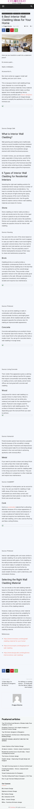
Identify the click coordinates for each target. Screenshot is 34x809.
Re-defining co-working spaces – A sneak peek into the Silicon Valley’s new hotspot (25, 684)
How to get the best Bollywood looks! (13, 779)
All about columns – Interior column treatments (16, 749)
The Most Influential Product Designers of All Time (17, 776)
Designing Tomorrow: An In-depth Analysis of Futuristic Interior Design (15, 728)
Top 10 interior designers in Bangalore (13, 732)
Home (3, 10)
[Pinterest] (12, 30)
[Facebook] (3, 30)
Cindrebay (12, 807)
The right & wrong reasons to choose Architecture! (17, 766)
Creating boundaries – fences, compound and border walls (15, 769)
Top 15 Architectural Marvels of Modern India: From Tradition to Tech (17, 724)
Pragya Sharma (7, 26)
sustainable (11, 507)
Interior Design (17, 13)
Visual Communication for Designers (12, 773)
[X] (8, 30)
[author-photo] (17, 702)
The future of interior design (10, 756)
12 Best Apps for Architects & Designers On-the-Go (9, 683)
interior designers (26, 94)
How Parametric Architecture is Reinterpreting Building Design (15, 735)
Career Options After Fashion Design (12, 746)
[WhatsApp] (16, 30)
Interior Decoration (26, 13)
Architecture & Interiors (13, 10)
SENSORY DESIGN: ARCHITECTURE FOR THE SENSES (15, 740)
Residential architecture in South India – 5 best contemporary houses (16, 752)
